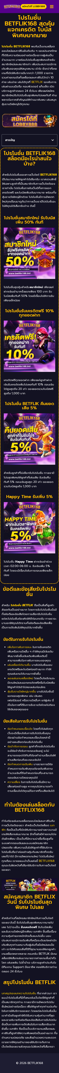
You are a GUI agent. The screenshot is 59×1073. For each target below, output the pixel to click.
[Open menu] (51, 6)
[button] (52, 140)
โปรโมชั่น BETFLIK (22, 605)
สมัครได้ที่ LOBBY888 (33, 6)
